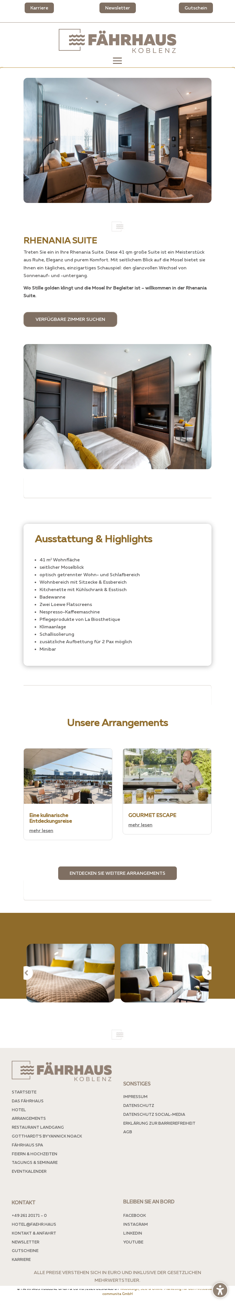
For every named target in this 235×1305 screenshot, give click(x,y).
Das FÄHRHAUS (28, 1100)
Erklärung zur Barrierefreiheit (159, 1123)
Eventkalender (29, 1171)
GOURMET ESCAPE (152, 815)
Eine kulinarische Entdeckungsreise (50, 818)
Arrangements (29, 1118)
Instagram (135, 1224)
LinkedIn (132, 1233)
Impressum (135, 1096)
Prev (26, 973)
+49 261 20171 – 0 (29, 1215)
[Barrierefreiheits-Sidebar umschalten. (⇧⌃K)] (220, 1290)
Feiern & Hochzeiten (34, 1153)
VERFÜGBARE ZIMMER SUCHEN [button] (70, 319)
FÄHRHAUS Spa (27, 1144)
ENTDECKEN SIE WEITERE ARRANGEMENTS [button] (117, 873)
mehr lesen (41, 830)
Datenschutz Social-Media (154, 1114)
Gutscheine (25, 1250)
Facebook (134, 1215)
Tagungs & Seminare (35, 1162)
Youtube (133, 1241)
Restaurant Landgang (38, 1127)
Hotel (19, 1109)
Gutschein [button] (196, 8)
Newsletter (25, 1241)
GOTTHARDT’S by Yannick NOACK (47, 1136)
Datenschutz (138, 1105)
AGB (127, 1131)
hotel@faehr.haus (34, 1224)
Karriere (21, 1259)
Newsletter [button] (117, 8)
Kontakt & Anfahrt (34, 1233)
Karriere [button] (39, 8)
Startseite (24, 1091)
